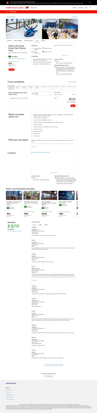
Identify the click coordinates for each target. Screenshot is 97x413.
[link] (11, 17)
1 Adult (36, 94)
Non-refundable (71, 102)
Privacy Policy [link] (9, 390)
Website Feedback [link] (9, 397)
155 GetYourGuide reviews (14, 231)
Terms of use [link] (8, 392)
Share (75, 17)
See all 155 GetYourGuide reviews (16, 58)
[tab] (11, 87)
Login (86, 7)
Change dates (72, 81)
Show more (33, 146)
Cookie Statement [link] (9, 394)
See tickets (11, 69)
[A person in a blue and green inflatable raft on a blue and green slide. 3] (69, 24)
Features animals (48, 51)
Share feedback (48, 376)
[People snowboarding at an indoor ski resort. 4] (51, 34)
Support (74, 7)
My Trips (81, 7)
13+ (75, 37)
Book (73, 105)
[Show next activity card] (78, 204)
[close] (90, 2)
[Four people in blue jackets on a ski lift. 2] (51, 24)
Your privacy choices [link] (10, 399)
